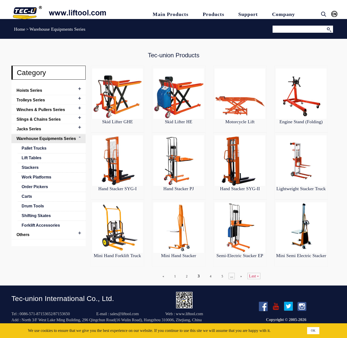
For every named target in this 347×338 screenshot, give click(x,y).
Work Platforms (36, 177)
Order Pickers (35, 187)
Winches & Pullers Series (41, 110)
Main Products (170, 14)
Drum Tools (33, 206)
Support (248, 14)
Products (213, 14)
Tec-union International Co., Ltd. (62, 299)
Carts (27, 196)
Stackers (30, 167)
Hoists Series (29, 90)
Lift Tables (31, 158)
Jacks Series (29, 129)
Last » (254, 276)
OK (313, 330)
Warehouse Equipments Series (46, 138)
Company (283, 14)
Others (23, 235)
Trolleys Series (31, 100)
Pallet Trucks (34, 148)
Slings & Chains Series (39, 119)
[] (329, 29)
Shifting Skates (36, 216)
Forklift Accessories (41, 225)
